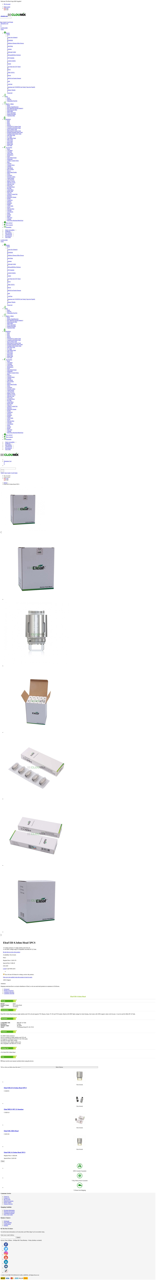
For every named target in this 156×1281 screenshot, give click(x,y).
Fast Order (8, 237)
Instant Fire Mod (11, 114)
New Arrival (9, 223)
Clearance (8, 234)
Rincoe (9, 75)
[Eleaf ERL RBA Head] (80, 1125)
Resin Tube (10, 191)
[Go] (2, 470)
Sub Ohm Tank (11, 135)
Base (8, 162)
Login (4, 968)
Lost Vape (10, 66)
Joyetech (9, 60)
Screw (8, 207)
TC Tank (9, 136)
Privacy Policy (7, 1202)
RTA (8, 122)
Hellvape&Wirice (11, 55)
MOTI (8, 69)
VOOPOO (18, 87)
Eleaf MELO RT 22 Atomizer (13, 1109)
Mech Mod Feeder (12, 172)
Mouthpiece (10, 155)
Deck (8, 156)
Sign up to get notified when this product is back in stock (17, 977)
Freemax (9, 49)
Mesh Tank (10, 144)
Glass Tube (10, 153)
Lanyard (9, 210)
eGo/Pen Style (11, 187)
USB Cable (10, 206)
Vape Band (10, 168)
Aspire (4, 22)
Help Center (7, 7)
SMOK (10, 78)
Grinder (9, 219)
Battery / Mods (10, 104)
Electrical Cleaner (11, 197)
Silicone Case (10, 184)
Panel (8, 213)
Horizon (18, 55)
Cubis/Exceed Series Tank (14, 128)
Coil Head (9, 150)
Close (2, 29)
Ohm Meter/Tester (11, 157)
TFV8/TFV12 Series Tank (14, 126)
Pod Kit (9, 99)
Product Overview (8, 990)
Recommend (8, 236)
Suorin (15, 78)
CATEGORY (4, 28)
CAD (6, 8)
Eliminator (10, 159)
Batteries (9, 195)
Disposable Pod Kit (12, 101)
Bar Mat (9, 188)
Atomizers (8, 119)
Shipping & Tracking (9, 1211)
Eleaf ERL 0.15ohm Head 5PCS (14, 1152)
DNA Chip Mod (11, 112)
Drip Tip (9, 192)
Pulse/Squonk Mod (12, 109)
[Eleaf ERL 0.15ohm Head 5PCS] (80, 1146)
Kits (7, 96)
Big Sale (8, 233)
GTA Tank (10, 141)
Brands (8, 33)
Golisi (14, 52)
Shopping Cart (4, 23)
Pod (7, 231)
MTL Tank (10, 139)
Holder (9, 204)
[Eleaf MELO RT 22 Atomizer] (80, 1103)
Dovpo (22, 43)
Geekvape (10, 52)
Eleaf (8, 46)
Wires (8, 173)
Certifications (7, 1224)
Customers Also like (9, 993)
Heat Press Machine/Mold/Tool (15, 220)
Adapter (9, 166)
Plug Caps (9, 185)
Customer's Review (9, 992)
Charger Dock (10, 165)
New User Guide (8, 1214)
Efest (11, 46)
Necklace (9, 203)
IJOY (8, 58)
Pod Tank (9, 145)
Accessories (9, 147)
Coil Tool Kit (10, 179)
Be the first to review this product (11, 952)
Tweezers (9, 175)
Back (8, 34)
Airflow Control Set (12, 194)
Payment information (9, 1210)
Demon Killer (16, 43)
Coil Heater (10, 211)
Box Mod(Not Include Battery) (15, 108)
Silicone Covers (11, 182)
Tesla (8, 81)
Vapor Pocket (10, 178)
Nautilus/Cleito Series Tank (14, 133)
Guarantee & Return (9, 1213)
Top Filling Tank (11, 138)
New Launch (9, 225)
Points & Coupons (8, 1201)
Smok (11, 22)
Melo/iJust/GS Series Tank (14, 131)
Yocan (9, 93)
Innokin (12, 58)
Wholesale (6, 1221)
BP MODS (10, 40)
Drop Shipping (8, 1222)
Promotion (8, 227)
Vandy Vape (27, 87)
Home (5, 482)
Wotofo (13, 90)
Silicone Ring (10, 209)
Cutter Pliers (10, 190)
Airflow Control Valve (13, 160)
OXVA (13, 72)
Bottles (9, 198)
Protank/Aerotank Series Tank (15, 132)
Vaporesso (10, 87)
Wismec (9, 90)
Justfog (14, 60)
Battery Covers (11, 181)
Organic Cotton (11, 176)
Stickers (9, 201)
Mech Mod (10, 111)
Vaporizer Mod (11, 115)
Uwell (8, 22)
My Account (7, 4)
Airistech (15, 37)
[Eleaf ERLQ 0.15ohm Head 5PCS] (80, 1082)
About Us (6, 1196)
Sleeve (9, 171)
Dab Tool (9, 217)
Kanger (9, 63)
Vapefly (33, 87)
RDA (8, 123)
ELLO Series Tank (12, 129)
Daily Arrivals (9, 230)
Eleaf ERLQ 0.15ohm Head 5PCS (15, 1088)
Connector (10, 200)
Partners (6, 1225)
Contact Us (7, 1198)
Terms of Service (8, 1204)
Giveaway (6, 989)
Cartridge (9, 152)
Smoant (19, 78)
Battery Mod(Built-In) (12, 107)
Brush (8, 216)
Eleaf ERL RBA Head (11, 1131)
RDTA (9, 125)
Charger (9, 163)
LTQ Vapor (18, 66)
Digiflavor (10, 43)
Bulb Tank (10, 142)
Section (9, 214)
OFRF (9, 72)
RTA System (10, 169)
